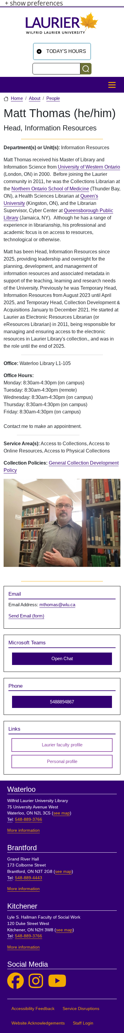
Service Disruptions (81, 1008)
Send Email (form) (26, 616)
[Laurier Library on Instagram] (36, 981)
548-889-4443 (28, 878)
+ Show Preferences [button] (34, 3)
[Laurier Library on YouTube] (57, 981)
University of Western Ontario (89, 166)
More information (23, 830)
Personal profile (62, 761)
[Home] (62, 25)
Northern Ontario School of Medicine (50, 188)
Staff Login (83, 1023)
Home (17, 98)
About (34, 98)
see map (61, 813)
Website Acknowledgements (38, 1023)
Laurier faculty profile (62, 744)
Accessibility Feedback (32, 1008)
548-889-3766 (28, 819)
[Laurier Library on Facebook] (15, 981)
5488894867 (62, 701)
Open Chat (62, 658)
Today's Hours (66, 51)
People (53, 98)
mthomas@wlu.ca (57, 604)
